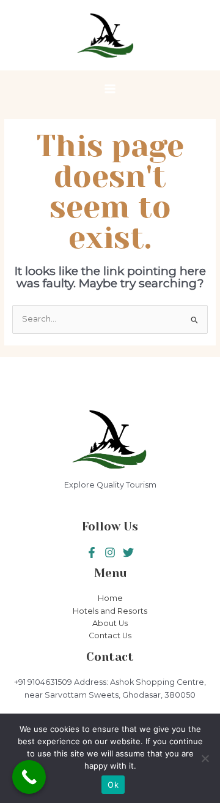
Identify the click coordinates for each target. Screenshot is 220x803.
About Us (110, 623)
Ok (113, 785)
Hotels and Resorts (110, 611)
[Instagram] (128, 552)
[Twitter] (110, 552)
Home (110, 598)
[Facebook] (91, 552)
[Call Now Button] (29, 777)
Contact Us (110, 635)
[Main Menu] (110, 88)
